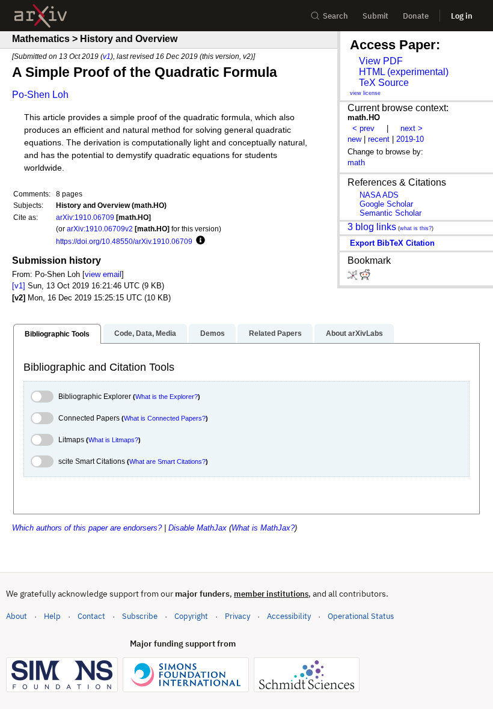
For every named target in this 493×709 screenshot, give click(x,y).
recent (379, 139)
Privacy (237, 616)
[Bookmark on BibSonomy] (354, 277)
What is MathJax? (263, 527)
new (354, 139)
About (16, 616)
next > (411, 128)
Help (52, 616)
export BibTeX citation (392, 243)
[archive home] (40, 16)
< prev (363, 128)
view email (103, 274)
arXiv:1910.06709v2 (100, 229)
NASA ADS (379, 194)
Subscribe (140, 616)
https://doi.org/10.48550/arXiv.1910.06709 (124, 241)
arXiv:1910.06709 (85, 217)
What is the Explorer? (166, 396)
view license (365, 93)
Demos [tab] (212, 333)
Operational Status (361, 615)
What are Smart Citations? (167, 461)
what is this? (416, 228)
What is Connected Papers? (165, 418)
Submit (375, 16)
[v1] (18, 285)
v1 (107, 56)
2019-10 (410, 139)
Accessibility (289, 616)
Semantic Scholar (390, 213)
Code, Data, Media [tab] (145, 333)
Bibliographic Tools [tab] (57, 334)
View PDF (381, 61)
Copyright (191, 616)
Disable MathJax (197, 527)
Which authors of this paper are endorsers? (87, 527)
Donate (416, 16)
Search (335, 16)
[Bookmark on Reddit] (365, 277)
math (356, 162)
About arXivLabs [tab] (354, 333)
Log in (462, 16)
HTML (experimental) (404, 72)
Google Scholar (386, 203)
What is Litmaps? (113, 439)
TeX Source (384, 83)
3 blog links (372, 227)
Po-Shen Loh (40, 95)
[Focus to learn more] (198, 241)
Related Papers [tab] (275, 333)
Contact (91, 616)
